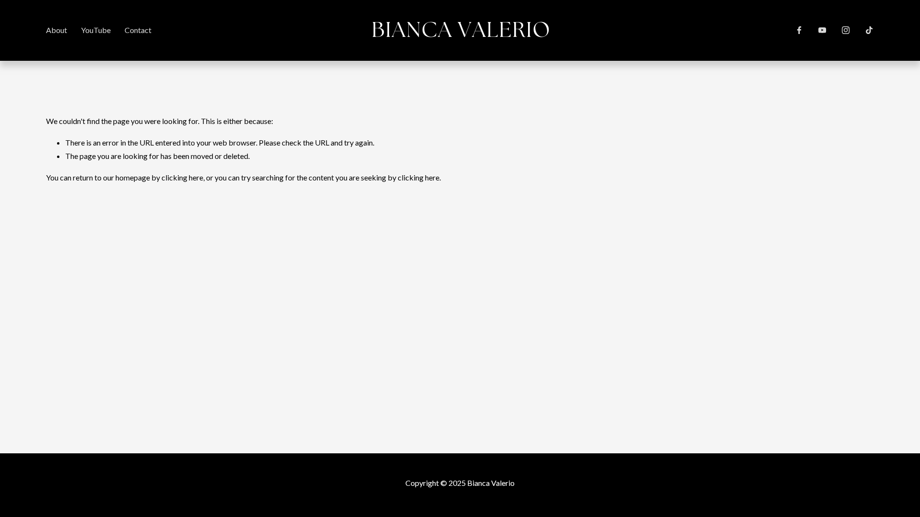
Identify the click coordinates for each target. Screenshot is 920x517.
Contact (138, 29)
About (56, 29)
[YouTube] (822, 30)
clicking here (182, 177)
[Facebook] (799, 30)
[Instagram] (846, 30)
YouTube (96, 29)
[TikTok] (869, 30)
